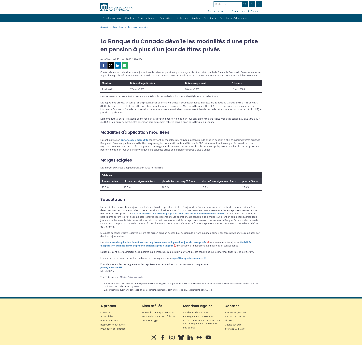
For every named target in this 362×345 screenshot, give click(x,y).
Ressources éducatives (112, 324)
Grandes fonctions (112, 18)
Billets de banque (147, 18)
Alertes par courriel (235, 316)
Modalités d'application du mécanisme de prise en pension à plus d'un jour (175, 244)
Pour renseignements (236, 312)
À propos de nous (216, 11)
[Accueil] (116, 7)
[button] (103, 65)
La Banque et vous (237, 11)
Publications (166, 18)
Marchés (129, 18)
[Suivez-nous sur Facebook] (163, 339)
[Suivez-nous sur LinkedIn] (190, 339)
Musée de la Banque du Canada (158, 312)
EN (251, 4)
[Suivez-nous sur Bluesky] (181, 339)
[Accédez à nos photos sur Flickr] (199, 339)
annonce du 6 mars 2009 (134, 139)
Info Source (189, 327)
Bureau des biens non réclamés (158, 316)
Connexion (150, 320)
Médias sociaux (233, 324)
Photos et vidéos (109, 320)
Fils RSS (228, 320)
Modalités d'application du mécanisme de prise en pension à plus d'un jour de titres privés (155, 242)
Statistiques (210, 18)
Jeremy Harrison (109, 267)
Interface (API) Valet (235, 328)
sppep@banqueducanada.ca (187, 258)
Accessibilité (106, 316)
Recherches (182, 18)
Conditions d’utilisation (195, 312)
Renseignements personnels (198, 316)
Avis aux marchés (137, 27)
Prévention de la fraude (112, 328)
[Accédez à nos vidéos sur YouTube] (208, 339)
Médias (196, 18)
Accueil (104, 27)
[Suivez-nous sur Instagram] (172, 339)
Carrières (255, 11)
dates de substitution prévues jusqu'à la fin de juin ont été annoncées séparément (178, 213)
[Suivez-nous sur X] (154, 339)
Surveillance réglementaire (233, 18)
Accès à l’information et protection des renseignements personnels (201, 322)
